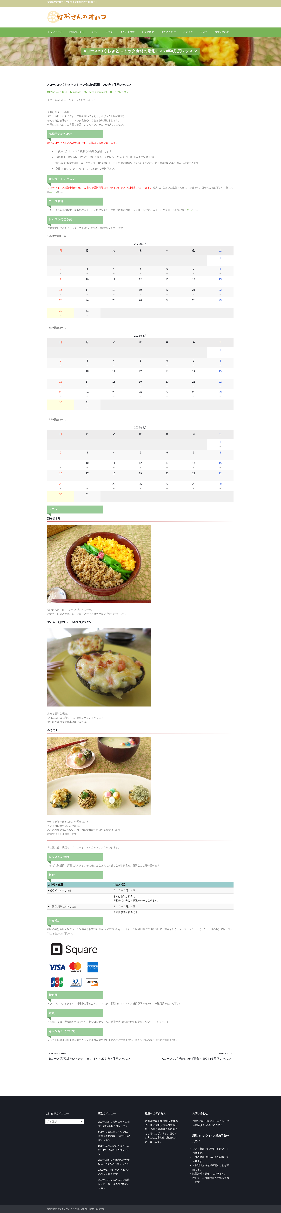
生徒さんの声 (168, 31)
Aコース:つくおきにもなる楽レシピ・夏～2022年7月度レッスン (114, 1183)
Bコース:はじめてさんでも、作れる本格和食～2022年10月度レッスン (114, 1135)
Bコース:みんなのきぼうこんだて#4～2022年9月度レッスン (114, 1150)
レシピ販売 (148, 31)
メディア (188, 31)
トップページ (55, 31)
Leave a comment (97, 92)
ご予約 (109, 31)
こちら (53, 191)
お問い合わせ (221, 31)
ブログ (203, 31)
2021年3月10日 (58, 92)
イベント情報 (127, 31)
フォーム (214, 1121)
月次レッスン (121, 92)
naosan (77, 92)
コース (95, 31)
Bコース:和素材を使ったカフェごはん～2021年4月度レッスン (89, 1058)
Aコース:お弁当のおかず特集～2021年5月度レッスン (197, 1058)
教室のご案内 (76, 31)
